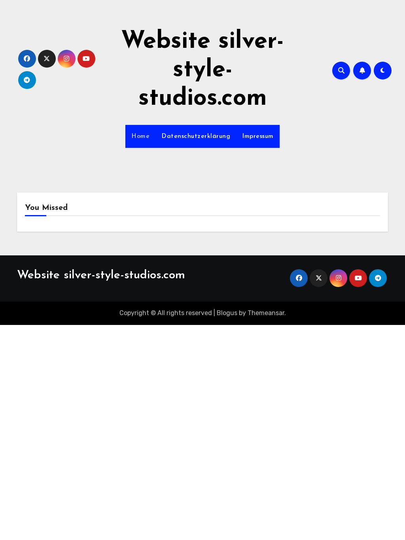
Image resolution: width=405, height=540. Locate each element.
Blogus (227, 313)
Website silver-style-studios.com (202, 70)
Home (140, 136)
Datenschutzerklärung (195, 136)
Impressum (258, 136)
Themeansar (266, 313)
